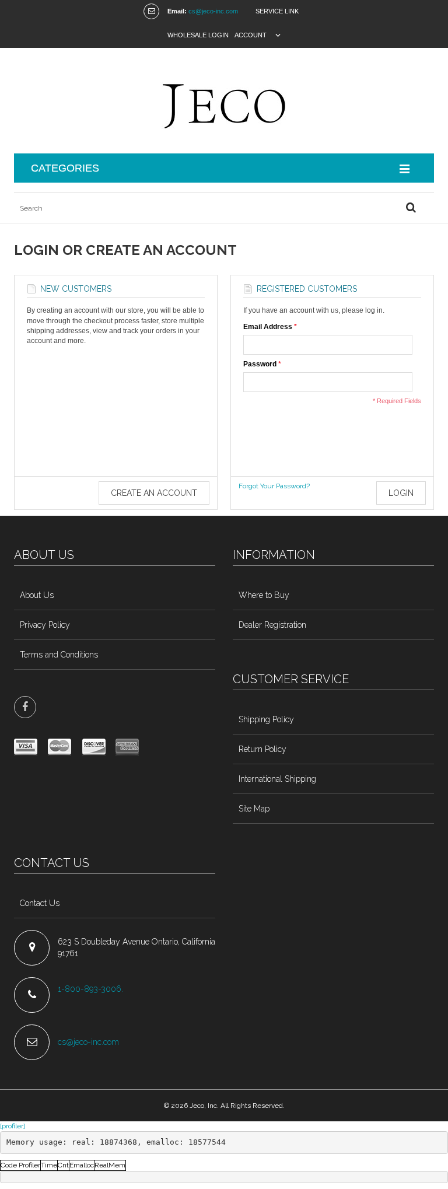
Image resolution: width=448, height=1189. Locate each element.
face (25, 707)
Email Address (267, 327)
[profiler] (12, 1126)
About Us (37, 595)
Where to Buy (264, 595)
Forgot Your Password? (274, 486)
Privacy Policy (45, 625)
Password (259, 364)
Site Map (254, 808)
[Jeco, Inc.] (224, 100)
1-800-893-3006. (91, 989)
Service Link (277, 11)
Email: (177, 11)
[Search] (410, 208)
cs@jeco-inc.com (213, 11)
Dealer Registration (272, 625)
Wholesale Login (198, 35)
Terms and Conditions (59, 654)
